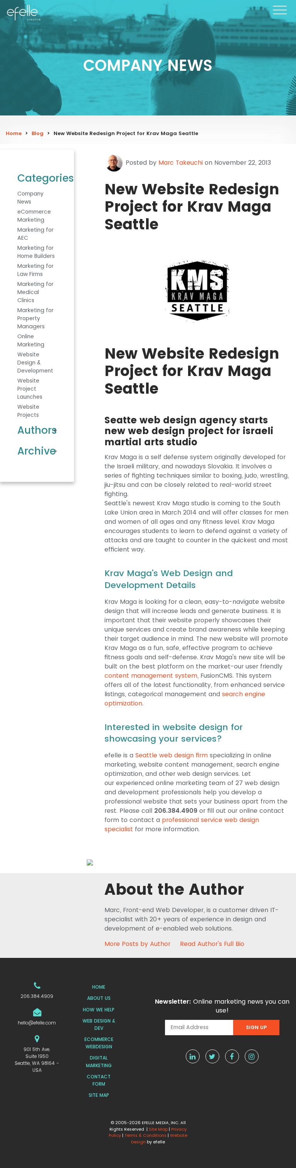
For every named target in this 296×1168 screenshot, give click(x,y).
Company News (30, 198)
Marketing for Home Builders (36, 252)
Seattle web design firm (171, 755)
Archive (36, 451)
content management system (150, 675)
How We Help (98, 1009)
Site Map (99, 1095)
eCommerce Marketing (34, 216)
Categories (37, 178)
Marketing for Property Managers (35, 318)
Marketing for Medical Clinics (35, 292)
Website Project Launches (29, 389)
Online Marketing (30, 340)
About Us (99, 998)
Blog (38, 133)
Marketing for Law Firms (35, 270)
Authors (37, 430)
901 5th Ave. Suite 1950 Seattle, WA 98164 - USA (37, 1059)
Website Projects (28, 411)
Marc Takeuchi (180, 162)
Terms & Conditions (145, 1135)
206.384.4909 (36, 996)
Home (14, 133)
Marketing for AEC (35, 234)
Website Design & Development (35, 362)
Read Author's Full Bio (212, 944)
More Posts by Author (137, 944)
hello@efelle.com (37, 1022)
